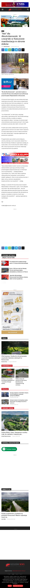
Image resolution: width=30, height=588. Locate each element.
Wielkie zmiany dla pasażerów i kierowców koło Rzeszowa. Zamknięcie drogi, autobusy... (21, 381)
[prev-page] (2, 282)
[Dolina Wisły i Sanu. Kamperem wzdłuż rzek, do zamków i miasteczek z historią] (15, 421)
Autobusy (3, 376)
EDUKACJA (3, 278)
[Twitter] (6, 49)
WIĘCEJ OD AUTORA (8, 257)
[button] (2, 9)
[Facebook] (2, 49)
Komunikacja (7, 366)
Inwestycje (4, 511)
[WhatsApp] (9, 49)
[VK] (19, 49)
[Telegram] (16, 49)
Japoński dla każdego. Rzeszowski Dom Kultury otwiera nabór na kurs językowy (18, 277)
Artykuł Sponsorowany (6, 436)
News (3, 353)
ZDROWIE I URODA (7, 408)
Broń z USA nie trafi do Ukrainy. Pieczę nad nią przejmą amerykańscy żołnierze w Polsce (18, 270)
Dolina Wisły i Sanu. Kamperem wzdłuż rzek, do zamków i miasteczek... (14, 433)
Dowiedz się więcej (17, 585)
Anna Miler (3, 519)
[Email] (23, 49)
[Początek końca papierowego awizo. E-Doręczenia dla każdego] (5, 263)
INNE (10, 28)
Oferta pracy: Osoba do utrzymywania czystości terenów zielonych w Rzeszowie (14, 358)
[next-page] (5, 282)
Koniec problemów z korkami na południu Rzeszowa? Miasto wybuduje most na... (14, 515)
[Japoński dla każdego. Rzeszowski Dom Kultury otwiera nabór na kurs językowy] (5, 277)
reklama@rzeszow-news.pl (18, 570)
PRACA (4, 338)
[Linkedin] (13, 49)
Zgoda (9, 585)
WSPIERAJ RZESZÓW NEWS (10, 443)
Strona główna (4, 28)
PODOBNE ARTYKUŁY (8, 255)
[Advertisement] (15, 225)
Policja (5, 389)
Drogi (17, 376)
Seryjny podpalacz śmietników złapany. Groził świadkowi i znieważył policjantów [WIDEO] (19, 394)
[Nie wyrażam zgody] (28, 581)
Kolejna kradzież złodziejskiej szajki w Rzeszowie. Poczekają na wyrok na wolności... (19, 402)
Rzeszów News (6, 46)
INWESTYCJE (6, 489)
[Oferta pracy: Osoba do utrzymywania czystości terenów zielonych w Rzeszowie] (15, 347)
